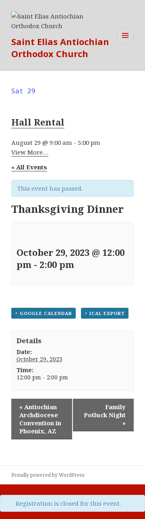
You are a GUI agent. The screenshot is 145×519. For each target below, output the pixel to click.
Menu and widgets (125, 43)
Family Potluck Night (105, 415)
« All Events (29, 167)
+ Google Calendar (43, 313)
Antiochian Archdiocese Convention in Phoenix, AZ (40, 419)
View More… (29, 152)
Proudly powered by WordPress (48, 475)
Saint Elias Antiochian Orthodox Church (60, 47)
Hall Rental (37, 122)
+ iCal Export (105, 313)
